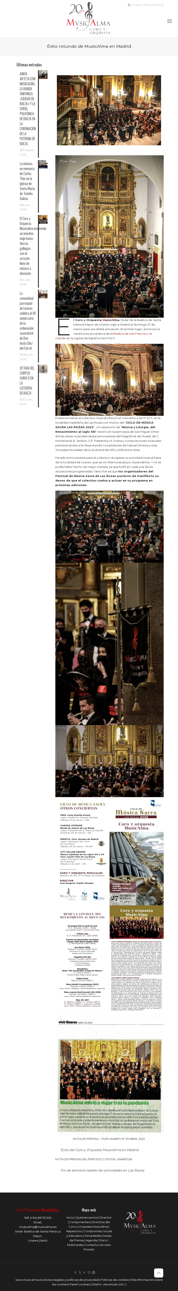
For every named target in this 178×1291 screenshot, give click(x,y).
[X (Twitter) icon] (80, 1272)
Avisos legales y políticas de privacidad (71, 1279)
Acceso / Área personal (146, 5)
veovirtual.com (114, 1284)
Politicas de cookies (115, 1279)
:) (125, 1284)
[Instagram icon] (89, 1272)
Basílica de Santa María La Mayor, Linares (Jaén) (42, 1236)
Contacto (91, 1245)
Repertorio (74, 1231)
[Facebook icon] (75, 1272)
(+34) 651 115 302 (40, 1217)
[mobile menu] (169, 21)
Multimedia (75, 1245)
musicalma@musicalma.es (37, 1227)
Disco (103, 1240)
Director (106, 1217)
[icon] (93, 1272)
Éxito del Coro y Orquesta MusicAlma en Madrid (100, 1150)
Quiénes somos (87, 1217)
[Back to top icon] (158, 1273)
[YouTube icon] (84, 1272)
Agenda (91, 1240)
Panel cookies (80, 1284)
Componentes (79, 1222)
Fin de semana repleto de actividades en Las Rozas (102, 1170)
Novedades (93, 1235)
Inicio (70, 1217)
